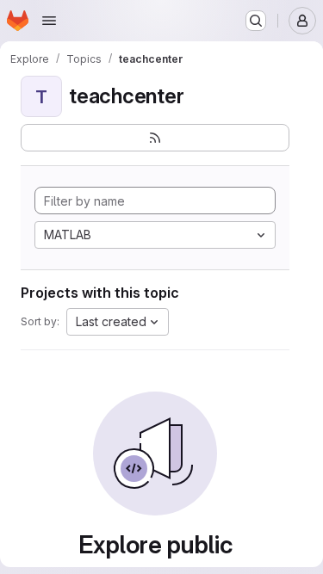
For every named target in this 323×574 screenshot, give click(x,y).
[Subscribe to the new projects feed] (155, 137)
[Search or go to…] (255, 20)
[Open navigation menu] (49, 20)
